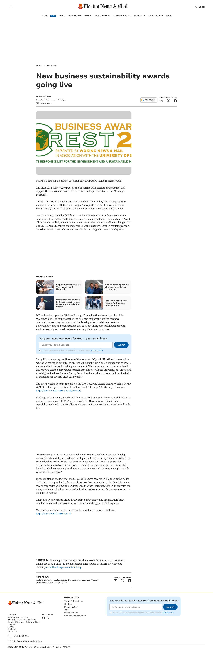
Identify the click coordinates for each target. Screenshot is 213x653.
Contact (68, 604)
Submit (121, 344)
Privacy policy (71, 607)
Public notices (71, 612)
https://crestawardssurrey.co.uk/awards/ (58, 390)
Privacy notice (97, 350)
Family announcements (75, 615)
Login (202, 7)
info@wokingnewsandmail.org (27, 641)
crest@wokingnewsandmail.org (63, 567)
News (39, 65)
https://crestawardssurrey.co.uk (53, 513)
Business (51, 65)
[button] (11, 6)
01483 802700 (22, 636)
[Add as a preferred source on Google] (148, 100)
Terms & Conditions (73, 601)
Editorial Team (45, 96)
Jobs (66, 609)
